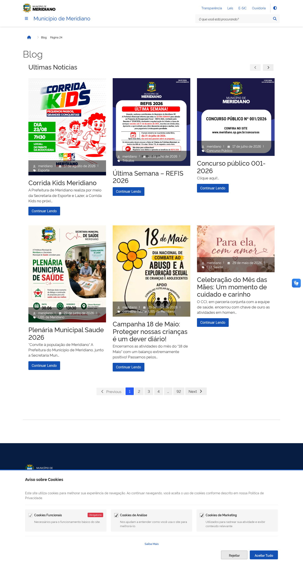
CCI (209, 267)
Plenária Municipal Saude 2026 (66, 333)
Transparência (211, 8)
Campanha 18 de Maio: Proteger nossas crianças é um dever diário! (150, 331)
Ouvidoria (259, 8)
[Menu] (26, 18)
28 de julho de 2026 (162, 156)
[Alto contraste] (274, 8)
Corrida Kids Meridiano (62, 182)
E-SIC (242, 8)
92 (179, 391)
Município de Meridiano (61, 18)
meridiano (45, 166)
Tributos (128, 160)
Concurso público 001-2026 (231, 166)
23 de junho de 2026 (79, 313)
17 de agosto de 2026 (79, 166)
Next (193, 391)
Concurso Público (219, 150)
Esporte (43, 170)
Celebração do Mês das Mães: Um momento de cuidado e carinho (232, 286)
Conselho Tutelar (134, 311)
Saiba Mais (152, 544)
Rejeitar (234, 555)
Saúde (218, 267)
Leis (230, 8)
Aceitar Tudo (264, 555)
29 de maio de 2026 (162, 307)
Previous (113, 391)
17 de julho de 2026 (246, 146)
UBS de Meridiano (51, 317)
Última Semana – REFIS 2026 (148, 176)
